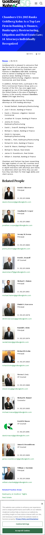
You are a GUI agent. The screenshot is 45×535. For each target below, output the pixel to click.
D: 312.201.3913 (23, 292)
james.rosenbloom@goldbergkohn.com (18, 459)
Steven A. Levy (23, 374)
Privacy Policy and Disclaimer (27, 519)
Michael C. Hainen (24, 281)
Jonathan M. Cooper (25, 211)
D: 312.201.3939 (23, 268)
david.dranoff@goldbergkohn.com (16, 272)
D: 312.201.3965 (23, 385)
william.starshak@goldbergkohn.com (17, 482)
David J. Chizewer (24, 188)
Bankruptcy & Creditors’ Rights (14, 494)
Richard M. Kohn (23, 351)
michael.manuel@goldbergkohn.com (17, 412)
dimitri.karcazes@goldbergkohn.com (17, 319)
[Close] (42, 503)
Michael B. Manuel (24, 398)
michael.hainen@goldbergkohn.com (16, 295)
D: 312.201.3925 (23, 455)
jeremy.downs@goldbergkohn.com (16, 249)
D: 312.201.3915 (23, 432)
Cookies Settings (22, 524)
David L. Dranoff (23, 258)
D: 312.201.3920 (23, 362)
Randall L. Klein (23, 328)
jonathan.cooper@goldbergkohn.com (17, 225)
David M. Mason (23, 421)
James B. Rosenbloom (26, 445)
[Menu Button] (36, 3)
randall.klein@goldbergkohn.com (15, 342)
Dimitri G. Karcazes (25, 304)
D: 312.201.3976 (23, 315)
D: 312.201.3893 (23, 245)
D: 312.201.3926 (23, 478)
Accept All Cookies (22, 531)
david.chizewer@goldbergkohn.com (16, 202)
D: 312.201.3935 (23, 408)
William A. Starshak (25, 468)
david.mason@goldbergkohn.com (15, 435)
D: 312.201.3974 (23, 338)
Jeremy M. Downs (24, 234)
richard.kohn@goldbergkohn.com (15, 365)
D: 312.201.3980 (23, 222)
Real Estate (7, 497)
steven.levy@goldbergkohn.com (15, 389)
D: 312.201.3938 (23, 198)
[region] (22, 517)
